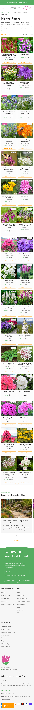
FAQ (2, 641)
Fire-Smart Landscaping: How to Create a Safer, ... (16, 522)
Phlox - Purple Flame (9, 418)
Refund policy (4, 696)
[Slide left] (13, 535)
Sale (18, 592)
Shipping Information (7, 626)
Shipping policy (27, 696)
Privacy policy (11, 696)
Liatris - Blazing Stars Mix (25, 307)
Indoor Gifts (20, 610)
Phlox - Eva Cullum (25, 196)
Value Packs (20, 595)
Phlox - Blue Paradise (25, 253)
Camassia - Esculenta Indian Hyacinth (9, 112)
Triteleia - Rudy (25, 54)
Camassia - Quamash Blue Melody (25, 224)
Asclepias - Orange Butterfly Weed (25, 140)
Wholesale (20, 613)
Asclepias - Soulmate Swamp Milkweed (9, 168)
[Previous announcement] (2, 2)
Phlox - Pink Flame (25, 418)
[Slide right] (20, 535)
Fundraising (4, 601)
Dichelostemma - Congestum (25, 82)
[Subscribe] (27, 572)
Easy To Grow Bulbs (9, 693)
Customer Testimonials (7, 604)
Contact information (5, 699)
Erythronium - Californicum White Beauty (8, 83)
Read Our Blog (5, 598)
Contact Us (4, 638)
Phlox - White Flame (25, 391)
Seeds (19, 607)
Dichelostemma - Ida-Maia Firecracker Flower (9, 54)
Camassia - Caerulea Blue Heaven (8, 140)
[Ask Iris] (26, 8)
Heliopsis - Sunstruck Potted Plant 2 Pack (25, 445)
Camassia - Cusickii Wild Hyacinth (25, 112)
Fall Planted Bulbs (22, 598)
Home (3, 12)
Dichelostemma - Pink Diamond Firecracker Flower (9, 225)
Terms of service (19, 696)
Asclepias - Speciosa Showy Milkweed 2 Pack (25, 363)
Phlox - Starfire (9, 253)
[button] (3, 8)
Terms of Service (5, 646)
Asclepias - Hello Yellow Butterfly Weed (8, 196)
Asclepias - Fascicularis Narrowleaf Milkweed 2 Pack (9, 474)
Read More (4, 30)
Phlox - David (9, 280)
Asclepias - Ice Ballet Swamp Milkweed (25, 168)
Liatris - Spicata (25, 280)
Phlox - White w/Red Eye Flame (25, 473)
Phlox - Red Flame (9, 444)
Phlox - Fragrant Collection (9, 335)
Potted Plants (21, 604)
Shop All (9, 12)
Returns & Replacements (8, 632)
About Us (3, 592)
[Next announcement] (32, 2)
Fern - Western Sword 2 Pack (8, 363)
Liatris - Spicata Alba (9, 307)
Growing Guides (5, 635)
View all (16, 540)
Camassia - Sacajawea (25, 335)
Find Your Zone (5, 595)
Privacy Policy (5, 644)
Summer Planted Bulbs (23, 601)
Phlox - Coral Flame (9, 391)
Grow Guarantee (5, 629)
